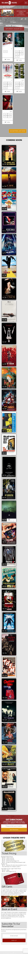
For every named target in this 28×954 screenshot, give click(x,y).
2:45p (21, 51)
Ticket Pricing (9, 853)
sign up (14, 940)
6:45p (21, 85)
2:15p (21, 82)
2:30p (9, 82)
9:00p (17, 87)
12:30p (17, 51)
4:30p (17, 85)
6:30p (5, 116)
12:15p (5, 114)
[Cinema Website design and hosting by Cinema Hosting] (14, 952)
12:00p (5, 82)
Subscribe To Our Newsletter (11, 925)
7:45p (9, 85)
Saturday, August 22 (14, 29)
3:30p (9, 114)
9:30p (9, 116)
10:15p (5, 87)
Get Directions (14, 829)
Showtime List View (17, 131)
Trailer (8, 59)
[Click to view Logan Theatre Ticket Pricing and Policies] (14, 845)
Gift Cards (7, 886)
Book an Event (9, 909)
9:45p (17, 56)
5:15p (17, 54)
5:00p (5, 85)
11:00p (5, 51)
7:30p (21, 54)
